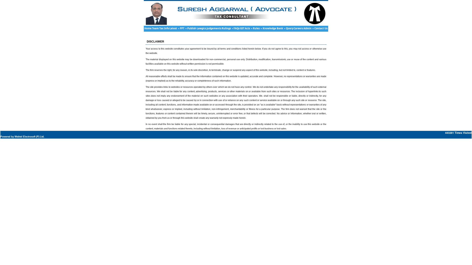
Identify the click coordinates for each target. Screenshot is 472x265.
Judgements (214, 28)
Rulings (226, 28)
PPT (182, 28)
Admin (307, 28)
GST (242, 28)
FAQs (237, 28)
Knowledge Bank (273, 28)
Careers (298, 28)
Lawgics (201, 28)
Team (155, 28)
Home (148, 28)
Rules (256, 28)
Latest (173, 28)
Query (289, 28)
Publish (191, 28)
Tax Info (164, 28)
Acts (248, 28)
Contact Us (320, 28)
